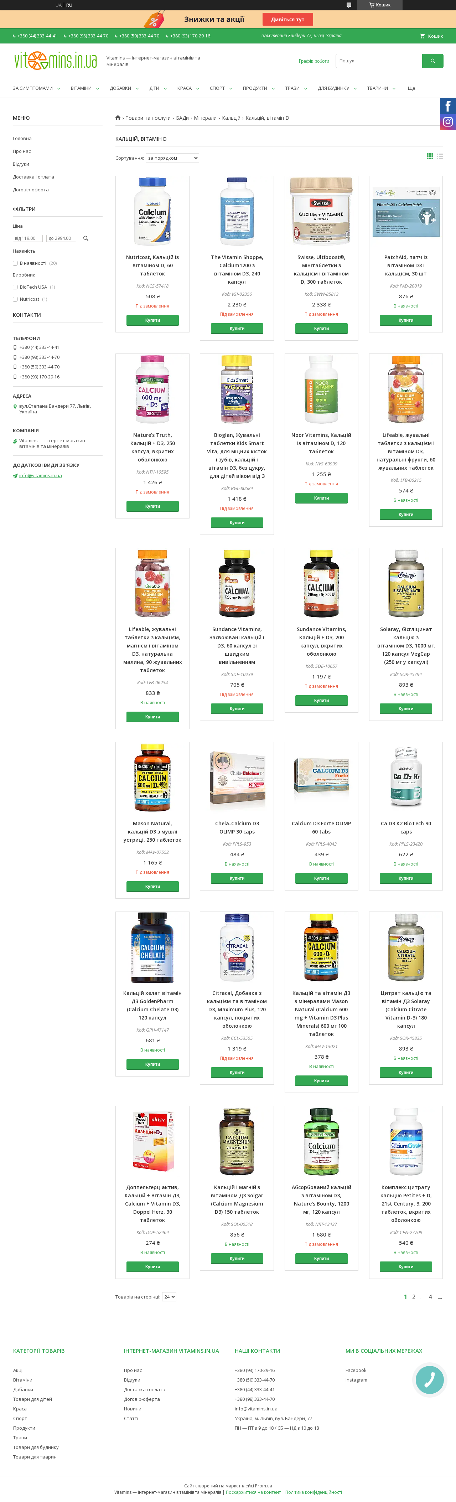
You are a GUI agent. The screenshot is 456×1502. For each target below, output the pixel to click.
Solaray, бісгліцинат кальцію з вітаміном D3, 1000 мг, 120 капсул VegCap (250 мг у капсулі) (406, 645)
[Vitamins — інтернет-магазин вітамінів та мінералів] (55, 69)
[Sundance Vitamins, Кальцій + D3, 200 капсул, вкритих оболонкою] (321, 583)
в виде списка (440, 158)
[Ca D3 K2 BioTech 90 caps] (406, 778)
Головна (22, 138)
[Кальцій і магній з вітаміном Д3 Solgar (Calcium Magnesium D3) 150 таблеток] (237, 1141)
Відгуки (21, 164)
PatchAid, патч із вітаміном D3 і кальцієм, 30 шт (406, 265)
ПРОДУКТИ (255, 88)
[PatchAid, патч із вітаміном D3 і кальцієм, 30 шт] (406, 211)
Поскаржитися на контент (253, 1492)
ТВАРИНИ (377, 88)
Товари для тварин (35, 1457)
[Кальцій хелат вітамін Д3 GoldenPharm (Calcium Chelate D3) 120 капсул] (152, 947)
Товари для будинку (36, 1447)
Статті (131, 1418)
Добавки (23, 1389)
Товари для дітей (32, 1399)
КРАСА (184, 88)
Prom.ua (263, 1486)
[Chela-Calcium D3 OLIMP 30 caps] (237, 778)
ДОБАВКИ (120, 88)
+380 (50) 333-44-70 (255, 1380)
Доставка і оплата (33, 177)
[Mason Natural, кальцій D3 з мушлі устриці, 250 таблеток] (152, 778)
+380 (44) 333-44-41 (255, 1389)
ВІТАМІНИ (81, 88)
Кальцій (231, 118)
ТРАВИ (292, 88)
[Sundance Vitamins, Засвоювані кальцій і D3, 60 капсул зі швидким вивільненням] (237, 583)
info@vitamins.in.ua (40, 475)
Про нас (22, 151)
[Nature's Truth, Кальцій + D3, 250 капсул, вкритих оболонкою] (152, 389)
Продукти (24, 1428)
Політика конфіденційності (313, 1492)
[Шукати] (433, 61)
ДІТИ (154, 88)
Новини (132, 1408)
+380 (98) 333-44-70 (255, 1399)
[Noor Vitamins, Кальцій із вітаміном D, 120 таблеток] (321, 389)
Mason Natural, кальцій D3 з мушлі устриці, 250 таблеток (152, 831)
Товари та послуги (148, 118)
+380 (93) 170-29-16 (255, 1370)
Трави (20, 1437)
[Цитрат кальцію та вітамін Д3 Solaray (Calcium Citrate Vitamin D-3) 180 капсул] (406, 947)
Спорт (20, 1418)
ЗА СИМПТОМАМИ (33, 88)
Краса (20, 1408)
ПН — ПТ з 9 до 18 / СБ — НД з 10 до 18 (277, 1428)
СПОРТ (217, 88)
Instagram (356, 1380)
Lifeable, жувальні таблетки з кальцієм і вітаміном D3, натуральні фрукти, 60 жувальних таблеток (406, 451)
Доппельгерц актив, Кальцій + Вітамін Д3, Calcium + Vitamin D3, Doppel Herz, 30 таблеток (153, 1203)
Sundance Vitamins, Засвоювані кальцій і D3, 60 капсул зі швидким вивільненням (236, 645)
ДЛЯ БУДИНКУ (333, 88)
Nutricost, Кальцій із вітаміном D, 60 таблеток (152, 265)
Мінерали (205, 118)
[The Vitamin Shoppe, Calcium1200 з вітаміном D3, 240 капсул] (237, 211)
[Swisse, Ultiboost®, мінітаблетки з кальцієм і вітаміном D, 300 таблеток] (321, 211)
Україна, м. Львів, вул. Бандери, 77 (273, 1418)
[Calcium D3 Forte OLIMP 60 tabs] (321, 778)
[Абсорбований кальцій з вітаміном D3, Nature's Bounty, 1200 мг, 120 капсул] (321, 1141)
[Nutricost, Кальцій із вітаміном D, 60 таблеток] (152, 211)
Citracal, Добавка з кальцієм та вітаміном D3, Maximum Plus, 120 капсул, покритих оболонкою (237, 1009)
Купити (152, 320)
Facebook (356, 1370)
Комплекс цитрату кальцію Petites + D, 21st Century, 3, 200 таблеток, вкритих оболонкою (406, 1203)
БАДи (182, 118)
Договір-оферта (31, 189)
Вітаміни (22, 1380)
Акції (18, 1370)
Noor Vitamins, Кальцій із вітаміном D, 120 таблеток (321, 443)
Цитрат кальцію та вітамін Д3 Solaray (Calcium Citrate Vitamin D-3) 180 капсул (406, 1009)
